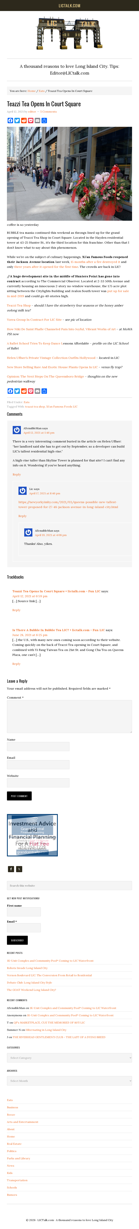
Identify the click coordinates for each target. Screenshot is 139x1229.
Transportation (17, 1180)
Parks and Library (18, 1158)
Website (13, 776)
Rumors (12, 1194)
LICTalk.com (45, 1220)
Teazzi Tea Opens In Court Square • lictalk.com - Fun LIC (56, 591)
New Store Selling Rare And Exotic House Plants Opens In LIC (52, 367)
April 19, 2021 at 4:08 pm (51, 535)
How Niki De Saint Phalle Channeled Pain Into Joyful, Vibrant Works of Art (61, 329)
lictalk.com (70, 5)
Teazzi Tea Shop (19, 305)
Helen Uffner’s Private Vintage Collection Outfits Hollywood (51, 358)
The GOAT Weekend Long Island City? (31, 990)
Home (11, 1136)
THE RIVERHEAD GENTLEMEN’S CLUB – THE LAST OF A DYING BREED (59, 1037)
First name (14, 905)
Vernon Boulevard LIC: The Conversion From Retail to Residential (49, 975)
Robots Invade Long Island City (27, 968)
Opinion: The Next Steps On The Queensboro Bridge (45, 376)
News (10, 1165)
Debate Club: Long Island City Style (29, 982)
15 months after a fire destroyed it (95, 262)
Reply (17, 474)
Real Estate (14, 1143)
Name (11, 739)
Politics (11, 1151)
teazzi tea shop (35, 406)
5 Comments (48, 111)
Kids (10, 1173)
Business (12, 1107)
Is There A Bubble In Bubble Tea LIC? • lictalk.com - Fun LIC (58, 630)
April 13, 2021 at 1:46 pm (39, 432)
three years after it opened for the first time (46, 267)
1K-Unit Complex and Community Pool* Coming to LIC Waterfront (50, 960)
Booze (11, 1114)
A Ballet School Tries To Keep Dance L (35, 343)
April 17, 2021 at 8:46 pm (44, 493)
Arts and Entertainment (22, 1122)
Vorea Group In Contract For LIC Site (34, 320)
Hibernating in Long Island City (46, 1030)
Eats (26, 402)
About (11, 1129)
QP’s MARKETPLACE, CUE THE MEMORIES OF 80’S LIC (49, 1022)
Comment (15, 697)
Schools (12, 1187)
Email (11, 758)
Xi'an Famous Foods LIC (61, 406)
